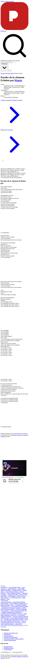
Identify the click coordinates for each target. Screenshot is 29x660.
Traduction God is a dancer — (14, 610)
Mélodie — (5, 599)
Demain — (15, 596)
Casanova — (6, 589)
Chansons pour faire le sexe (11, 633)
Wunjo (18, 80)
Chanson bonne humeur (10, 640)
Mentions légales (8, 646)
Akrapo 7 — (9, 597)
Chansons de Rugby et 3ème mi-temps (13, 639)
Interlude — (8, 593)
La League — (6, 594)
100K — (21, 587)
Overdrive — (22, 593)
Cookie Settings (8, 649)
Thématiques (4, 64)
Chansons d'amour (8, 636)
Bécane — (16, 589)
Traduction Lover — (9, 606)
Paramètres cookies (9, 648)
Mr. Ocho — (20, 597)
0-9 (5, 626)
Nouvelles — (17, 594)
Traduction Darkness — (9, 616)
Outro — (7, 591)
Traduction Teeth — (15, 605)
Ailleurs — (19, 591)
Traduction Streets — (13, 609)
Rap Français (7, 634)
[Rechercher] (9, 70)
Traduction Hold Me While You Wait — (14, 617)
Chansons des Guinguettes (10, 637)
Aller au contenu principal (7, 1)
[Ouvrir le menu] (11, 70)
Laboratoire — (11, 590)
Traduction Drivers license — (13, 602)
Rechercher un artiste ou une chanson (10, 60)
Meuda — (21, 590)
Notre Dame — (9, 587)
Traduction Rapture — (13, 624)
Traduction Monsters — (10, 602)
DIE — (7, 596)
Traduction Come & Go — (14, 615)
